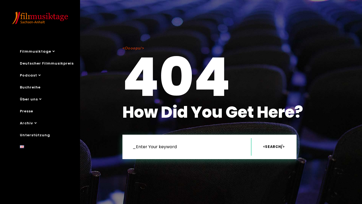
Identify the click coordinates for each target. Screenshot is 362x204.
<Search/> (274, 146)
